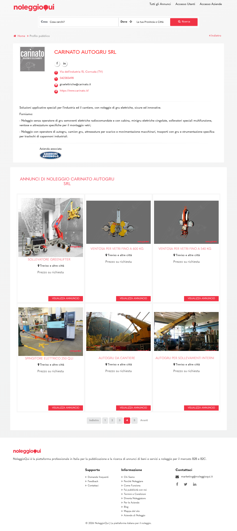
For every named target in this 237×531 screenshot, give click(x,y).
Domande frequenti (98, 477)
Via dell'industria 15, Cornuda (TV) (81, 72)
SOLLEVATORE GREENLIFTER (49, 259)
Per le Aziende (131, 503)
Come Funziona (132, 485)
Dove (124, 22)
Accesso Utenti (185, 4)
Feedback (93, 481)
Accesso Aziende (211, 4)
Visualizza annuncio (65, 298)
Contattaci (93, 485)
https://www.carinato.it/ (74, 90)
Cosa (44, 22)
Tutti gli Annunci (160, 4)
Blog (126, 507)
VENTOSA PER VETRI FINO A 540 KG (184, 249)
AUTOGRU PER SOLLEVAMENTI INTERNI (185, 358)
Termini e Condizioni (135, 494)
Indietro (216, 35)
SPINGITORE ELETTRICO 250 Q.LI (49, 358)
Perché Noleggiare (133, 481)
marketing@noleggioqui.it (197, 476)
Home (21, 36)
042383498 (67, 78)
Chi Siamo (129, 477)
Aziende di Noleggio (134, 515)
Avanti (144, 420)
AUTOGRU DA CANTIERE (117, 358)
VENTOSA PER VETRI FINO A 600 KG (117, 249)
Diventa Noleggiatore (135, 498)
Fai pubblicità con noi (135, 490)
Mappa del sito (132, 511)
